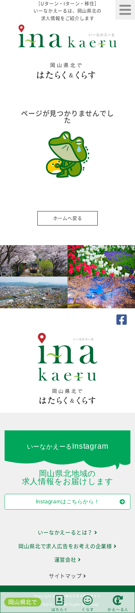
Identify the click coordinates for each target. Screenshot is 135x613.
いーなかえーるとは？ (66, 532)
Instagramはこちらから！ (68, 501)
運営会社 (66, 559)
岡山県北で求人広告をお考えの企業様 (65, 546)
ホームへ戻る (67, 218)
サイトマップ (66, 576)
